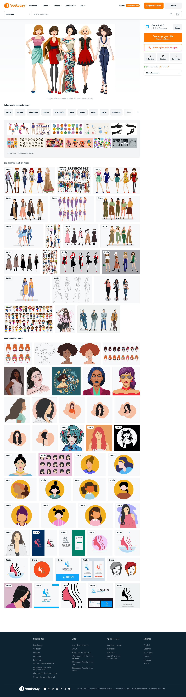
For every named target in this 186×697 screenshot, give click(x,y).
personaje (33, 112)
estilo (93, 112)
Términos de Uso (122, 689)
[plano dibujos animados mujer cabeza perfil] (17, 410)
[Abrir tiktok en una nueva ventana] (61, 689)
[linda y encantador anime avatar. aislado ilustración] (72, 438)
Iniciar (173, 5)
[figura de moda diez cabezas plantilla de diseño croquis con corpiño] (72, 289)
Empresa (37, 656)
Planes (122, 5)
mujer (104, 112)
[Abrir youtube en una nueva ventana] (69, 689)
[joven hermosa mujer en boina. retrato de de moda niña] (123, 569)
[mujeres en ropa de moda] (80, 262)
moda (8, 112)
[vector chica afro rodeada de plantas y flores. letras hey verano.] (66, 381)
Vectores (33, 5)
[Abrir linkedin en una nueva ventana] (53, 689)
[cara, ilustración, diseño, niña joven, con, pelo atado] (90, 464)
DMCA (74, 649)
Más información (152, 73)
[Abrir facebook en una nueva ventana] (45, 689)
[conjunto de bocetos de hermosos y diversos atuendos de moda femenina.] (80, 236)
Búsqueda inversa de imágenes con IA (42, 668)
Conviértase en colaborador (113, 657)
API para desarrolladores (44, 663)
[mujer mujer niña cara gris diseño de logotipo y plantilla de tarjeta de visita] (72, 543)
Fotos (45, 5)
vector (46, 112)
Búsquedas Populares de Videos (82, 669)
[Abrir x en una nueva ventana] (65, 689)
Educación (37, 660)
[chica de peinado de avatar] (55, 464)
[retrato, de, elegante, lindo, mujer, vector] (20, 464)
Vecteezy (37, 649)
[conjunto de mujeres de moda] (116, 180)
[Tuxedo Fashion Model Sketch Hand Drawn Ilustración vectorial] (98, 319)
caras (128, 112)
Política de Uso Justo (157, 689)
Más (81, 5)
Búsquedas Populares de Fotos (82, 663)
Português (148, 652)
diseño (83, 112)
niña (72, 112)
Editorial (70, 5)
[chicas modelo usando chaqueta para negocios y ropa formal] (26, 209)
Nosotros (111, 652)
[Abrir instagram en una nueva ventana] (49, 689)
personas (116, 112)
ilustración (59, 112)
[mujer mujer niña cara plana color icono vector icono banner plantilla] (73, 595)
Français (147, 660)
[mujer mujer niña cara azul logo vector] (67, 569)
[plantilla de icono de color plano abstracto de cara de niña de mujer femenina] (127, 543)
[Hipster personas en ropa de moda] (50, 262)
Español (147, 649)
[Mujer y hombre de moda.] (74, 180)
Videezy (36, 652)
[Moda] (29, 180)
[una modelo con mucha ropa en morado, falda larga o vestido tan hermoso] (72, 209)
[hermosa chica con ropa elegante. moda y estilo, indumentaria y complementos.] (65, 319)
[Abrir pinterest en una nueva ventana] (57, 689)
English (147, 645)
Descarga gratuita (163, 37)
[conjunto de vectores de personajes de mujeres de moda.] (121, 262)
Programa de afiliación (81, 652)
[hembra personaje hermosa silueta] (127, 438)
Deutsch (147, 656)
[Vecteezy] (14, 5)
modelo (20, 112)
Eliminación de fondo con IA (45, 673)
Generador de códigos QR (44, 677)
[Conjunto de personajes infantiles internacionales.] (28, 319)
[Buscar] (171, 14)
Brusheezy (37, 645)
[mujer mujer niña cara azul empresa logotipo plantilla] (46, 595)
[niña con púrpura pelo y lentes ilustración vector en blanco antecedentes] (126, 381)
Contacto (111, 649)
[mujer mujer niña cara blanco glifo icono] (41, 569)
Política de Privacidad (139, 689)
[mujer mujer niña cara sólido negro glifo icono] (127, 595)
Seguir (177, 28)
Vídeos (57, 5)
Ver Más (124, 143)
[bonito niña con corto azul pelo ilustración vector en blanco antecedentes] (96, 381)
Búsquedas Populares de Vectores (82, 657)
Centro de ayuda (114, 645)
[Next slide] (136, 112)
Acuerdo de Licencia (80, 645)
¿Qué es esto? (164, 67)
